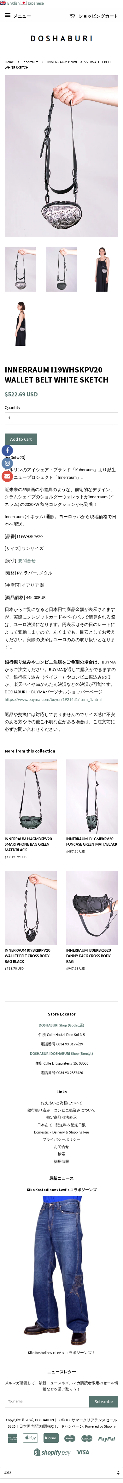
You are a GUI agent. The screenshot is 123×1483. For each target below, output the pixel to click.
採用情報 (61, 1162)
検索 (61, 1154)
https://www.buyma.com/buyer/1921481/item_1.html (53, 699)
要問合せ (27, 561)
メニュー (21, 16)
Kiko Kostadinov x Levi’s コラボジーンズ (62, 1189)
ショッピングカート (98, 16)
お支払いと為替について (61, 1103)
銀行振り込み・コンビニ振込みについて (61, 1110)
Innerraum (30, 62)
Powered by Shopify (100, 1427)
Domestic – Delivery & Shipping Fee (61, 1132)
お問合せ (61, 1147)
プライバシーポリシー (61, 1140)
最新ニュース (61, 1178)
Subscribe (104, 1401)
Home (9, 62)
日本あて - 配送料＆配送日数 (61, 1125)
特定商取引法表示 (61, 1118)
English (13, 3)
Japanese (36, 3)
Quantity (12, 408)
